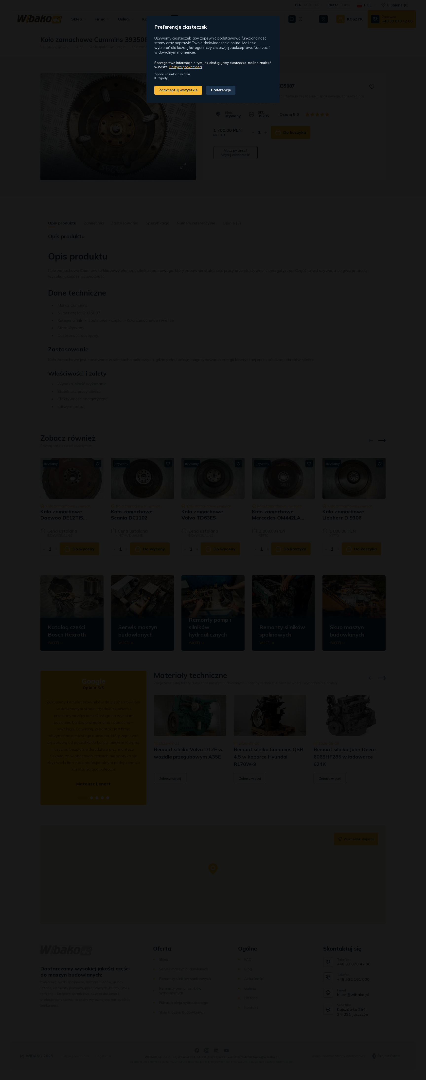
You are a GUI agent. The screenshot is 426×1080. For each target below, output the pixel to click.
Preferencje (221, 90)
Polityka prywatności (185, 67)
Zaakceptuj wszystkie (178, 90)
